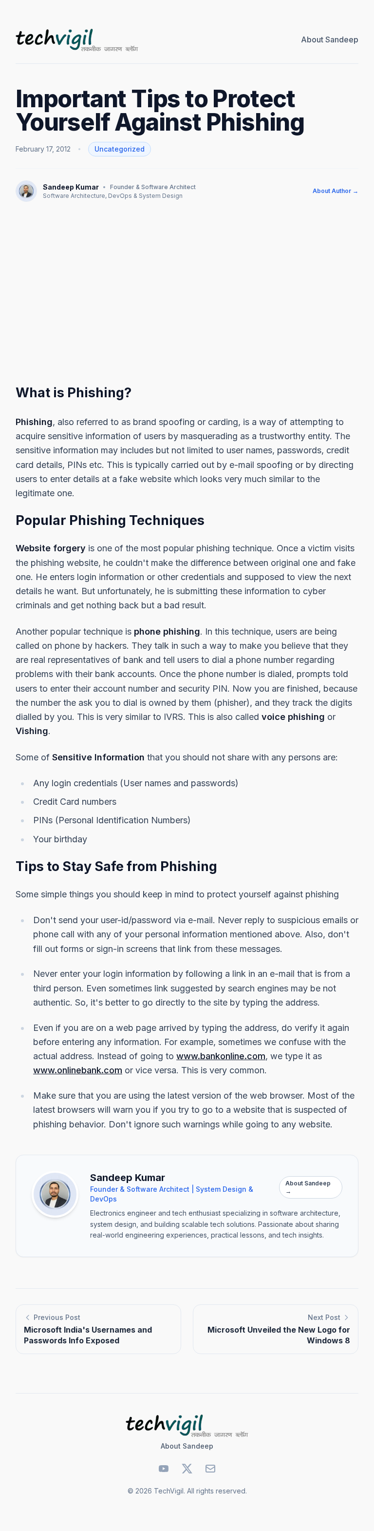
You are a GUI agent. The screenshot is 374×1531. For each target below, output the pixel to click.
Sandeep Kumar (71, 187)
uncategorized (119, 149)
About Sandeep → (308, 1187)
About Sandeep (329, 39)
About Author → (335, 190)
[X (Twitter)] (187, 1468)
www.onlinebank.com (77, 1070)
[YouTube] (163, 1468)
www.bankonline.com (220, 1056)
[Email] (210, 1468)
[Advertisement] (187, 289)
